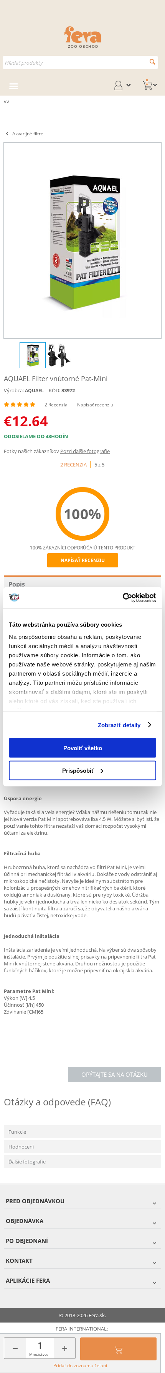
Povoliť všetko (82, 748)
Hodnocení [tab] (21, 1146)
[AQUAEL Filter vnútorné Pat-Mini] (82, 240)
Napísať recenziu (95, 404)
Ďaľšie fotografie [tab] (27, 1161)
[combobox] (80, 62)
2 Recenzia (56, 404)
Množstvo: (38, 1354)
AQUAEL (34, 390)
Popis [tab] (16, 584)
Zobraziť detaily (119, 724)
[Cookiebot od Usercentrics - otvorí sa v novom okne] (122, 598)
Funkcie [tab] (17, 1131)
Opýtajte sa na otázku (114, 1074)
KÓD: (54, 390)
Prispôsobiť (78, 770)
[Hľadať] (152, 62)
